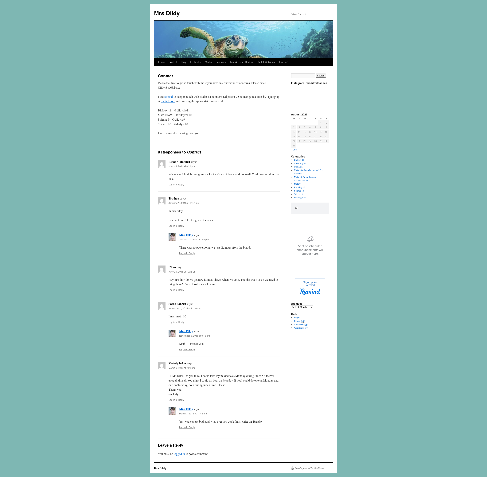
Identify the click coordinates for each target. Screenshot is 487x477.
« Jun (294, 149)
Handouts (221, 62)
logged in (179, 454)
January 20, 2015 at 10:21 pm (184, 202)
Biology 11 (299, 159)
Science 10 (299, 190)
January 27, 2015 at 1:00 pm (194, 239)
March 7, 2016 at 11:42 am (193, 413)
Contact (173, 62)
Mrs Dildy (167, 13)
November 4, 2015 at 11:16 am (185, 308)
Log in (297, 317)
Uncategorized (300, 197)
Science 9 (298, 194)
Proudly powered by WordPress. (309, 468)
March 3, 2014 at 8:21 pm (182, 166)
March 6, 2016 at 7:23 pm (182, 367)
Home (161, 62)
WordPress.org (301, 327)
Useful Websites (266, 62)
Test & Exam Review (241, 62)
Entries (299, 320)
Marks (208, 62)
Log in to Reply (176, 184)
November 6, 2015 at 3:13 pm (194, 335)
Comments (301, 324)
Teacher (283, 62)
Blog (183, 62)
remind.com (168, 101)
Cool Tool (298, 166)
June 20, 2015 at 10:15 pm (182, 271)
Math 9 (297, 183)
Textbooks (195, 62)
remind (168, 97)
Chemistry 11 (300, 163)
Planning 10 (299, 187)
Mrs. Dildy (186, 235)
